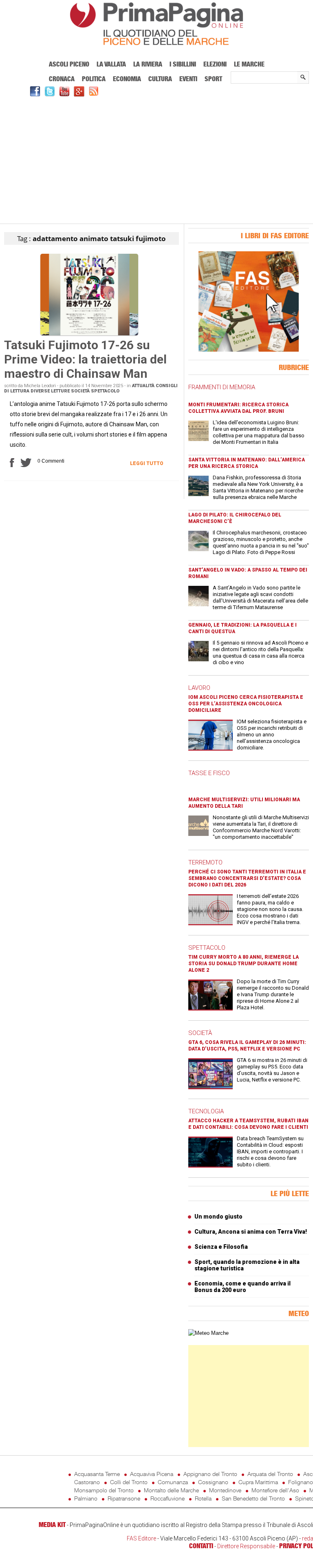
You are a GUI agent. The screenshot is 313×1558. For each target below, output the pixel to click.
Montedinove (225, 1490)
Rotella (203, 1498)
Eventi (188, 79)
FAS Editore (141, 1538)
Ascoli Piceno (69, 64)
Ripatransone (124, 1498)
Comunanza (173, 1481)
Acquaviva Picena (151, 1473)
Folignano (300, 1481)
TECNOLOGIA (206, 1111)
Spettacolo (105, 391)
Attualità (143, 385)
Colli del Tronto (129, 1481)
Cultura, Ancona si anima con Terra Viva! (250, 1231)
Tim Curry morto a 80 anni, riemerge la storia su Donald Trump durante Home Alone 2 (243, 963)
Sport (213, 79)
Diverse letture (50, 391)
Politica (94, 79)
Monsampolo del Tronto (104, 1490)
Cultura (160, 79)
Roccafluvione (167, 1498)
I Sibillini (183, 64)
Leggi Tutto (146, 463)
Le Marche (249, 64)
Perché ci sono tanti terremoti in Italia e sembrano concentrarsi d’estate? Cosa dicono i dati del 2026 (247, 878)
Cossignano (213, 1481)
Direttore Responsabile (246, 1546)
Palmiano (85, 1498)
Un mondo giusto (218, 1216)
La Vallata (111, 64)
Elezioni (215, 64)
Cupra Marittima (258, 1481)
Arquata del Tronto (270, 1473)
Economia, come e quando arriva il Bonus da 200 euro (242, 1286)
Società (80, 391)
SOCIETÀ (200, 1033)
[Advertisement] (156, 159)
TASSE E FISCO (209, 773)
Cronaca (62, 79)
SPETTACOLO (206, 947)
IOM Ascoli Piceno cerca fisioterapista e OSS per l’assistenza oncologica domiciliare (245, 703)
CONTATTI (201, 1546)
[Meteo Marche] (208, 1333)
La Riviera (147, 64)
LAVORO (199, 687)
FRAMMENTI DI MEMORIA (221, 387)
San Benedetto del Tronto (253, 1498)
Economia (127, 79)
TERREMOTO (205, 862)
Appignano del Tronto (210, 1473)
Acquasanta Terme (97, 1473)
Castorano (87, 1481)
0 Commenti (50, 461)
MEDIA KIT (52, 1524)
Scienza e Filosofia (221, 1246)
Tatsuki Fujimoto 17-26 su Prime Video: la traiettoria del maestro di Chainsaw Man (85, 359)
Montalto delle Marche (171, 1490)
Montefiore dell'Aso (275, 1490)
